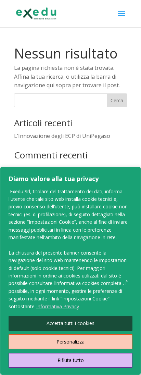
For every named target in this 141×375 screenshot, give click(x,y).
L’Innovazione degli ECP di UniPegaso (62, 136)
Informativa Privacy (57, 306)
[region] (70, 271)
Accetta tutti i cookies (70, 323)
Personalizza (70, 341)
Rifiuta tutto (70, 360)
